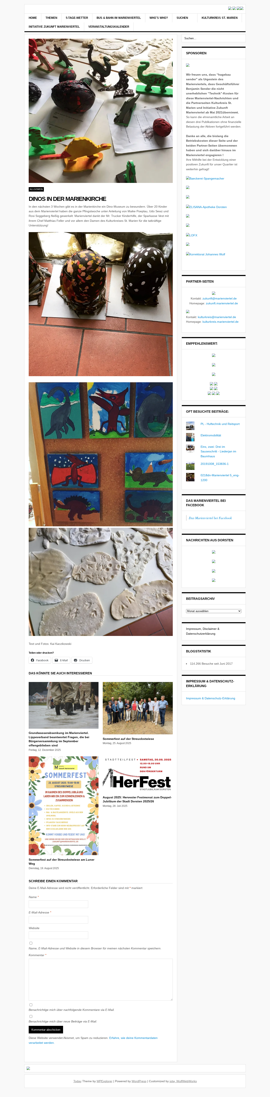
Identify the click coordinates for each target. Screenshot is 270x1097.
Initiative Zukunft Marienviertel (54, 26)
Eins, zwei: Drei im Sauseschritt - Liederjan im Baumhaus (218, 451)
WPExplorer (104, 1081)
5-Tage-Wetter (77, 17)
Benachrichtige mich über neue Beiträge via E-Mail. (63, 1021)
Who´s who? (159, 17)
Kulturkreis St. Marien (220, 17)
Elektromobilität (211, 435)
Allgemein (36, 189)
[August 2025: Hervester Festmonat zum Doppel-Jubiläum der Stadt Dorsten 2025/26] (138, 791)
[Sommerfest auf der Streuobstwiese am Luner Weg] (64, 854)
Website (34, 928)
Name (34, 897)
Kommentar (37, 955)
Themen (51, 17)
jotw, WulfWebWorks (183, 1081)
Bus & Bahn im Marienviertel (119, 17)
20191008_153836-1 (215, 463)
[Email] (238, 23)
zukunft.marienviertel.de (222, 303)
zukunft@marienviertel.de (219, 298)
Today (77, 1081)
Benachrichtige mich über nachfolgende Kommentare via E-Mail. (72, 1009)
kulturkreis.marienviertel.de (220, 321)
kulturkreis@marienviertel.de (217, 317)
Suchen (183, 17)
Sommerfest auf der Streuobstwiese (128, 738)
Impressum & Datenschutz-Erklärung (210, 698)
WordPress (139, 1081)
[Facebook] (233, 23)
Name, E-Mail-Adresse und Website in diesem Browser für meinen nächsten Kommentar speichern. (95, 948)
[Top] (1, 1094)
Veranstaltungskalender (108, 26)
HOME (33, 17)
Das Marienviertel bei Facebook (210, 518)
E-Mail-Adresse (40, 912)
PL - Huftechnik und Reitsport (220, 424)
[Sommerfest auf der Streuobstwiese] (138, 733)
